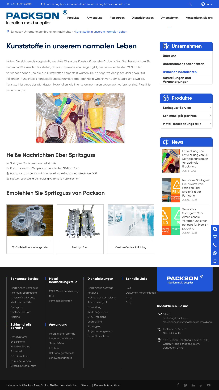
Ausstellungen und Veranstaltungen (177, 80)
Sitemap (86, 385)
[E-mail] (215, 237)
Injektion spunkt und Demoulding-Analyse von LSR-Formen (44, 178)
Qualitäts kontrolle (98, 336)
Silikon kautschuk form (23, 365)
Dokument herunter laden (141, 292)
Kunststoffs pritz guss (23, 297)
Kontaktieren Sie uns (199, 17)
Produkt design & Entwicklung (97, 305)
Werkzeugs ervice (98, 312)
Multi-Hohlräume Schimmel (20, 349)
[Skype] (215, 229)
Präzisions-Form (20, 356)
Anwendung (94, 17)
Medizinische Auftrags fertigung (100, 290)
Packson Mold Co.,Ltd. (37, 385)
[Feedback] (215, 261)
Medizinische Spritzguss (24, 287)
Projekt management (100, 331)
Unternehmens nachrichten (183, 64)
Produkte (73, 17)
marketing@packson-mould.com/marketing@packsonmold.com (88, 4)
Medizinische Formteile (62, 333)
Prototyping (94, 326)
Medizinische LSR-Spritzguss (21, 305)
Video (129, 297)
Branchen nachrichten (58, 31)
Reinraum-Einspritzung (24, 292)
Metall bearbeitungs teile (182, 124)
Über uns (169, 56)
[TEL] (215, 245)
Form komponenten (60, 300)
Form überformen (21, 361)
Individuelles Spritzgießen (102, 297)
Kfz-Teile (54, 348)
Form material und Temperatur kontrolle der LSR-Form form (44, 168)
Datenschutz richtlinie (106, 385)
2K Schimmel (18, 341)
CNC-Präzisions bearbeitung (97, 319)
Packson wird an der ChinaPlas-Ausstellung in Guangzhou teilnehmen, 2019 (53, 173)
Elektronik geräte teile (61, 352)
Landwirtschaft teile (60, 357)
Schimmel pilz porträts (180, 116)
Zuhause (16, 31)
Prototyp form (19, 336)
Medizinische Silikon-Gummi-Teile (61, 341)
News (173, 142)
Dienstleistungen (143, 17)
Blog (128, 302)
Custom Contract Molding (21, 314)
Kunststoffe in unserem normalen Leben (101, 31)
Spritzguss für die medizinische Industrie (33, 163)
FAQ (128, 287)
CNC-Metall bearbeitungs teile (64, 293)
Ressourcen (117, 17)
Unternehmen (169, 17)
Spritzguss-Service (177, 108)
